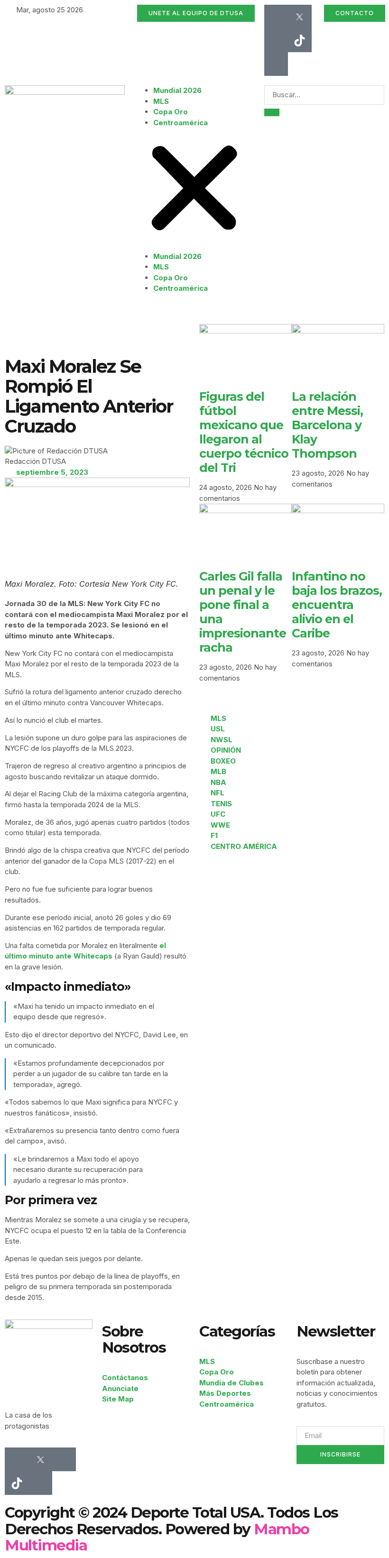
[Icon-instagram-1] (276, 40)
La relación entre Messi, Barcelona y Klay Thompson (327, 425)
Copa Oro (170, 111)
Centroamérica (180, 122)
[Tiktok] (300, 40)
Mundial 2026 (177, 90)
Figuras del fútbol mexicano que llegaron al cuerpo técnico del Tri (243, 432)
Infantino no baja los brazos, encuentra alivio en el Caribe (337, 604)
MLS (161, 101)
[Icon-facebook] (276, 16)
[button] (194, 189)
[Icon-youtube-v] (276, 64)
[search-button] (271, 112)
